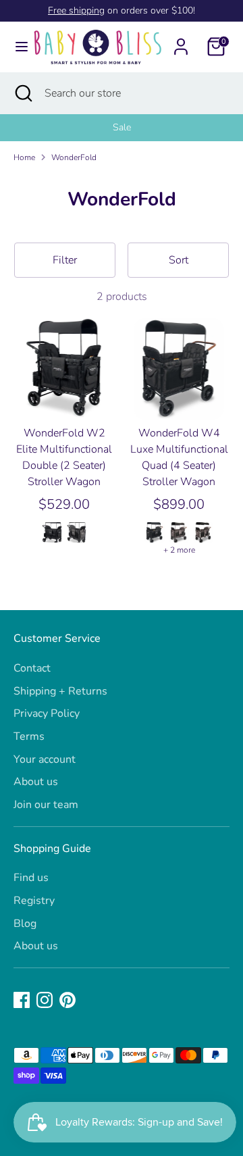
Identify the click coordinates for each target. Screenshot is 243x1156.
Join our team (46, 804)
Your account (45, 759)
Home (24, 157)
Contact (32, 668)
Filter (65, 260)
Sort (178, 260)
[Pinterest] (67, 1000)
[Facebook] (22, 1000)
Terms (29, 736)
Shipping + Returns (60, 691)
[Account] (180, 41)
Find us (31, 877)
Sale (122, 127)
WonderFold (74, 157)
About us (36, 781)
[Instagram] (44, 1000)
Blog (25, 923)
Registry (34, 900)
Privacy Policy (47, 713)
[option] (122, 127)
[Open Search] (22, 93)
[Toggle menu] (16, 46)
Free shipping (76, 10)
